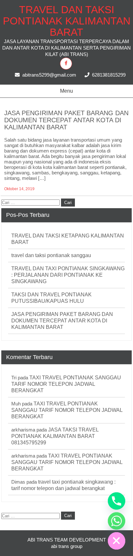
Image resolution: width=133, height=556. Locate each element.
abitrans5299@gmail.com (49, 75)
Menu (66, 91)
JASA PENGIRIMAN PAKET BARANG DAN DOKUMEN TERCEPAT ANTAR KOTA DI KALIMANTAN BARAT (66, 120)
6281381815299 (109, 75)
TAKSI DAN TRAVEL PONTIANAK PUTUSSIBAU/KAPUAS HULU (51, 298)
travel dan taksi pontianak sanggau (51, 255)
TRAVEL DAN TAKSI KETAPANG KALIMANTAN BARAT (67, 239)
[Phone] (116, 501)
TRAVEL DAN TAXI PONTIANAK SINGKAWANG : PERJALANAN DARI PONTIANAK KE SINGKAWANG (68, 275)
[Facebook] (66, 64)
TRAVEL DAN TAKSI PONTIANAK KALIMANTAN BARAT (66, 21)
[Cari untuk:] (31, 202)
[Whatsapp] (116, 521)
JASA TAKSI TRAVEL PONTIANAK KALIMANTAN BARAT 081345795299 (54, 436)
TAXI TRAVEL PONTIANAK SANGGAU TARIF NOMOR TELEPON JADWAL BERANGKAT (66, 384)
